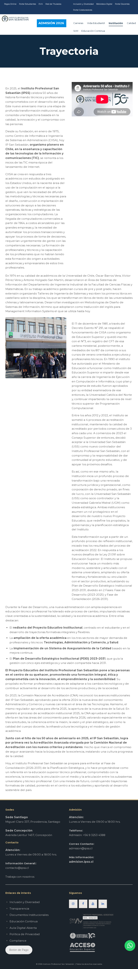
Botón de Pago (19, 950)
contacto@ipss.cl (17, 868)
